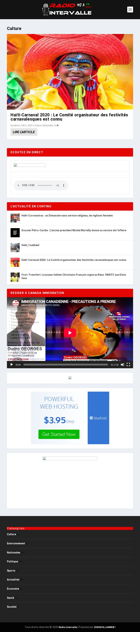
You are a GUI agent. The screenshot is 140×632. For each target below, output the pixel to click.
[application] (70, 332)
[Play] (11, 364)
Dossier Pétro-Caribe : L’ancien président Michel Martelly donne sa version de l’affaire (74, 230)
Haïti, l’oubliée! (30, 245)
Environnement (16, 543)
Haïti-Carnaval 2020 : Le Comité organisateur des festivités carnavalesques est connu (69, 117)
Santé (10, 597)
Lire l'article (24, 132)
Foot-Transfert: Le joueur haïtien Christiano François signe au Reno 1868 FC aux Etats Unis (74, 276)
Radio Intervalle (68, 627)
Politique (12, 561)
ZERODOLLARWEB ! (105, 627)
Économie (13, 588)
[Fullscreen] (128, 364)
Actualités (13, 579)
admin (16, 125)
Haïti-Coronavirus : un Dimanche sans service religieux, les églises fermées (67, 215)
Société (11, 606)
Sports (11, 570)
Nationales (47, 125)
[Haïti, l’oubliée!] (15, 247)
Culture (37, 125)
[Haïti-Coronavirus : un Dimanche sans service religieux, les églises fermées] (15, 217)
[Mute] (122, 364)
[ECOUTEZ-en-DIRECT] (30, 166)
